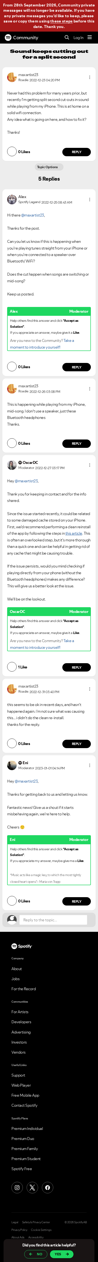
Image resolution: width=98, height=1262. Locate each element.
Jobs (15, 978)
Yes (58, 1254)
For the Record (23, 988)
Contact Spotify (24, 1105)
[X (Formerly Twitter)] (32, 1187)
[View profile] (12, 76)
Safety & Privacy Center (36, 1222)
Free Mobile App (25, 1095)
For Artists (20, 1011)
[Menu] (89, 37)
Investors (19, 1042)
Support (18, 1075)
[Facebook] (47, 1187)
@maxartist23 (32, 215)
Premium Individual (27, 1128)
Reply (77, 152)
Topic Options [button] (47, 167)
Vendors (18, 1052)
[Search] (67, 37)
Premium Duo (22, 1138)
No (39, 1254)
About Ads (17, 1237)
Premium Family (24, 1148)
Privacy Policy (19, 1230)
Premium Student (26, 1158)
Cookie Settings (41, 1230)
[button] (89, 77)
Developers (21, 1021)
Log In (78, 37)
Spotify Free (21, 1168)
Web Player (21, 1085)
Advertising (21, 1032)
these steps (61, 21)
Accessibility (36, 1237)
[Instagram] (17, 1187)
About (16, 968)
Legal (14, 1222)
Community (25, 37)
